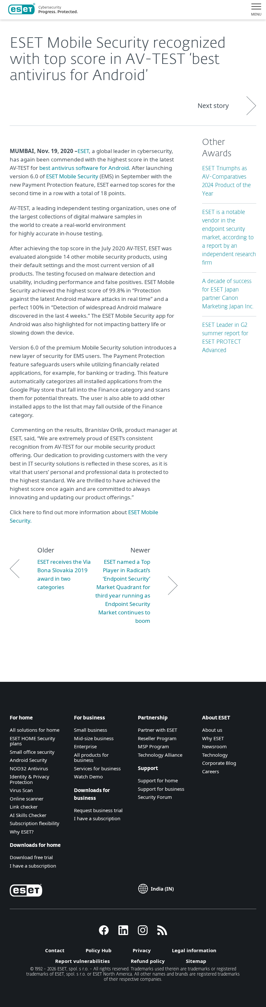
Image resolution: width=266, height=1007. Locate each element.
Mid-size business (94, 738)
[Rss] (162, 933)
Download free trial (31, 857)
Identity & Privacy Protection (29, 779)
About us (212, 730)
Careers (210, 771)
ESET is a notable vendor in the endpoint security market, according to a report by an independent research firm (229, 238)
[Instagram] (142, 933)
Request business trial (98, 810)
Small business (90, 730)
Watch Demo (88, 776)
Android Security (28, 760)
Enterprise (85, 746)
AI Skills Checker (28, 815)
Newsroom (214, 746)
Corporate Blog (219, 763)
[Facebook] (103, 933)
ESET (83, 151)
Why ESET (213, 738)
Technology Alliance (160, 755)
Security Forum (155, 797)
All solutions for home (34, 730)
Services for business (97, 768)
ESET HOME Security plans (32, 741)
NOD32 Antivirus (29, 768)
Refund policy (148, 961)
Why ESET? (22, 831)
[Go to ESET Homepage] (43, 9)
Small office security (32, 752)
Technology (215, 755)
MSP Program (153, 746)
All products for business (91, 758)
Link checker (24, 806)
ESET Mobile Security (72, 176)
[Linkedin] (123, 933)
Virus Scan (21, 790)
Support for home (158, 780)
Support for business (161, 789)
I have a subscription (33, 865)
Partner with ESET (157, 730)
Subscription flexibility (34, 823)
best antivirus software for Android (84, 168)
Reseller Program (157, 738)
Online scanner (26, 798)
